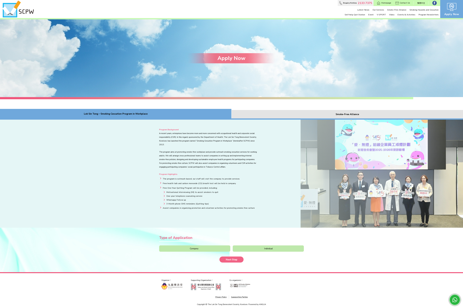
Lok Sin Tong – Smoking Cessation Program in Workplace (116, 113)
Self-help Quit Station (355, 14)
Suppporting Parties (239, 297)
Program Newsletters (429, 14)
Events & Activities (406, 14)
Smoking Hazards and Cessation (424, 10)
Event (371, 14)
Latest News (363, 10)
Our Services (378, 10)
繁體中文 (421, 3)
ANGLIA (262, 304)
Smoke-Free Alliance (396, 10)
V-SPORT (381, 14)
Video (391, 14)
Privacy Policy (221, 297)
